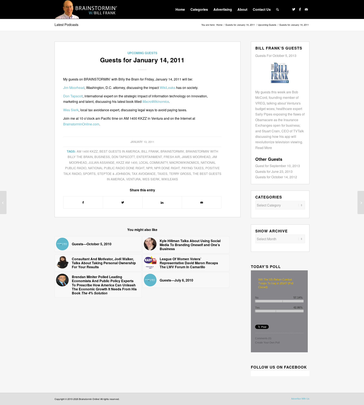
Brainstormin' (172, 151)
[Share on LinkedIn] (162, 202)
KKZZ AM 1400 (126, 162)
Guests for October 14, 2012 (276, 176)
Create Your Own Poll (267, 342)
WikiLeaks (167, 87)
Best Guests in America (119, 151)
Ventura (133, 179)
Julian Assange (101, 162)
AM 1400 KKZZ (87, 151)
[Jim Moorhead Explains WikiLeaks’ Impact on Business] (360, 202)
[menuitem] (180, 9)
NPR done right (167, 168)
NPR (149, 168)
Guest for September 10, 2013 (277, 165)
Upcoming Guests (142, 53)
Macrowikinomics (184, 162)
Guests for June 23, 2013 (274, 171)
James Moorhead (196, 156)
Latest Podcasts (66, 24)
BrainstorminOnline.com (81, 124)
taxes (162, 173)
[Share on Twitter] (122, 202)
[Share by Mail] (201, 202)
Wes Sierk (71, 109)
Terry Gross (180, 173)
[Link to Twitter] (293, 9)
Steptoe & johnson (113, 173)
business (102, 156)
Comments (263, 338)
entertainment (149, 156)
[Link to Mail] (306, 9)
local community (153, 162)
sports (89, 173)
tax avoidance (144, 173)
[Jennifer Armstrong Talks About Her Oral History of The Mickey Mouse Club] (3, 202)
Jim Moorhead (73, 87)
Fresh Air (172, 156)
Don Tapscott (73, 96)
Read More (263, 147)
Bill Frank (150, 151)
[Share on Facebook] (83, 202)
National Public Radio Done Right (116, 168)
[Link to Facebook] (300, 9)
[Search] (277, 9)
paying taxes (193, 168)
